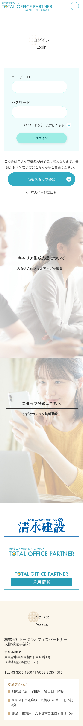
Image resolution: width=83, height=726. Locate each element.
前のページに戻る (43, 192)
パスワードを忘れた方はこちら (43, 125)
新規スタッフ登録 (41, 179)
